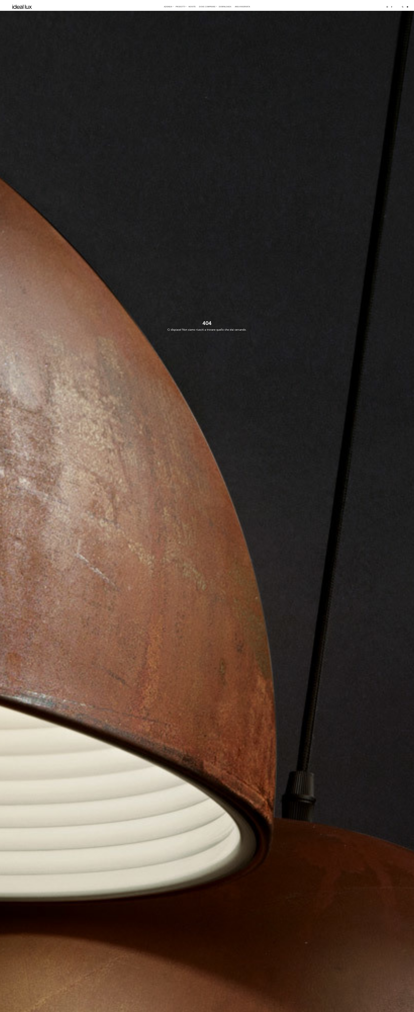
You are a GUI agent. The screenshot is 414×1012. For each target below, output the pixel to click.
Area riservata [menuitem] (242, 7)
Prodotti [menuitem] (180, 7)
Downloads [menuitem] (225, 7)
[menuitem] (387, 7)
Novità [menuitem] (192, 7)
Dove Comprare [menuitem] (207, 7)
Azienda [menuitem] (168, 7)
